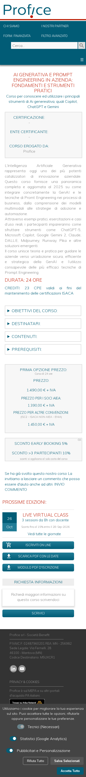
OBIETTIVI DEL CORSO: (35, 310)
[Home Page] (38, 17)
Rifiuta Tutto (35, 761)
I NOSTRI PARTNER (55, 26)
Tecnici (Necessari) (43, 726)
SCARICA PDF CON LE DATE (38, 556)
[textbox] (44, 45)
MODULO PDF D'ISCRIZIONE (38, 567)
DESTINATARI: (26, 323)
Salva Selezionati (67, 761)
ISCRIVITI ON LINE (38, 545)
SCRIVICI (38, 613)
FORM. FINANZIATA (17, 36)
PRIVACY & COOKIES (24, 682)
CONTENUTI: (24, 336)
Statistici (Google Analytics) (43, 738)
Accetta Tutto (70, 771)
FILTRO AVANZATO (54, 36)
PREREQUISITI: (27, 349)
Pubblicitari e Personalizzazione (43, 750)
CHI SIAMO (11, 26)
